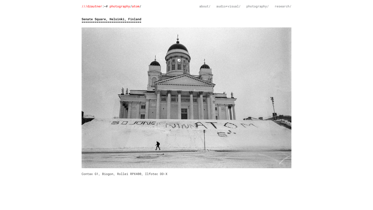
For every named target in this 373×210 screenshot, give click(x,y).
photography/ (257, 6)
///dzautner (92, 6)
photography (120, 6)
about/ (205, 6)
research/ (283, 6)
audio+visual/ (228, 6)
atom (135, 6)
